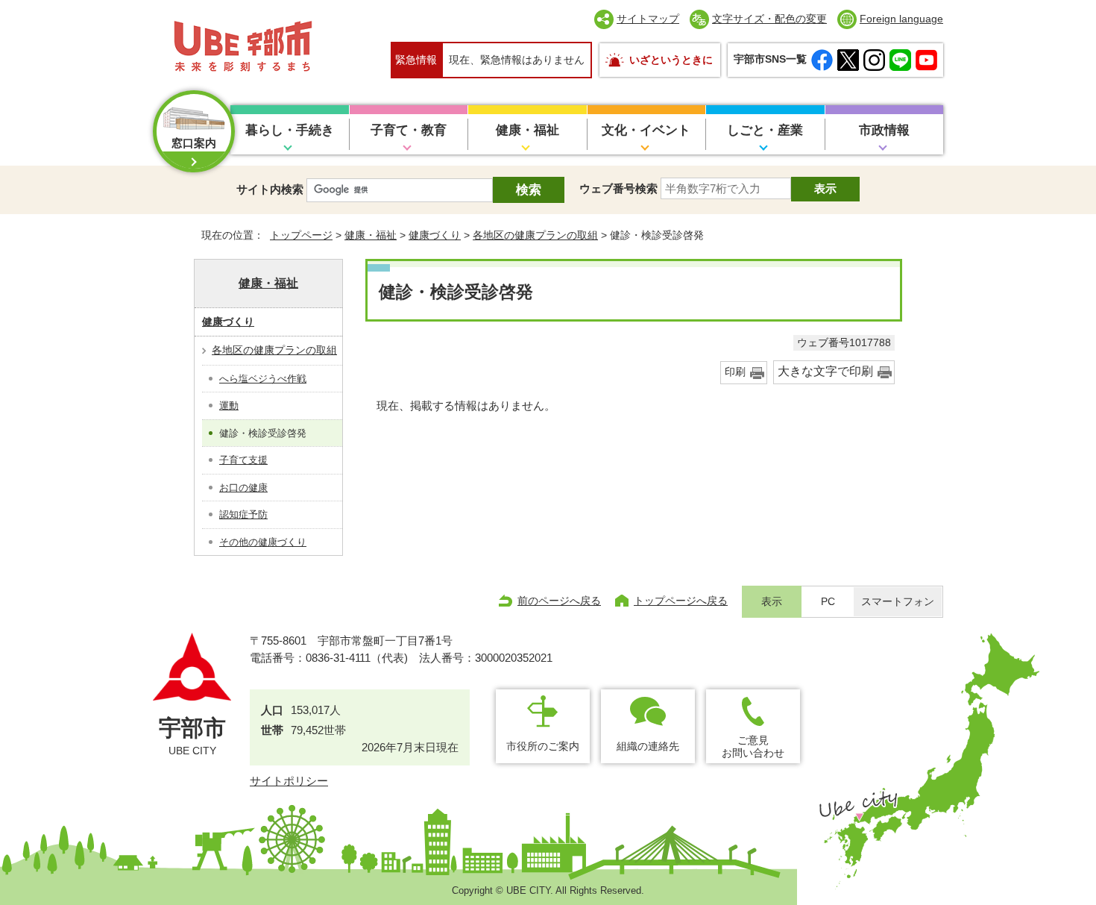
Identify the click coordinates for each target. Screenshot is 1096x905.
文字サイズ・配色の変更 (769, 19)
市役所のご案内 (542, 746)
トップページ (301, 235)
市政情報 (884, 130)
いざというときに (671, 60)
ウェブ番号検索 (618, 188)
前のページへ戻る (559, 601)
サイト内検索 (269, 189)
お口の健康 (243, 487)
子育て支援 (243, 460)
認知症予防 (243, 514)
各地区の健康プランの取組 (535, 235)
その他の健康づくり (262, 542)
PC (828, 601)
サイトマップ (648, 19)
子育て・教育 (409, 130)
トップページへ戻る (681, 601)
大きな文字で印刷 (825, 371)
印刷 (735, 372)
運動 (229, 405)
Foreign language (901, 19)
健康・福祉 (527, 130)
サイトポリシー (289, 780)
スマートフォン (897, 601)
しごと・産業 (765, 130)
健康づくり (435, 235)
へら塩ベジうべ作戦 (262, 378)
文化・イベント (646, 130)
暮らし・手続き (289, 130)
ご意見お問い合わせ (753, 746)
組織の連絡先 (648, 746)
